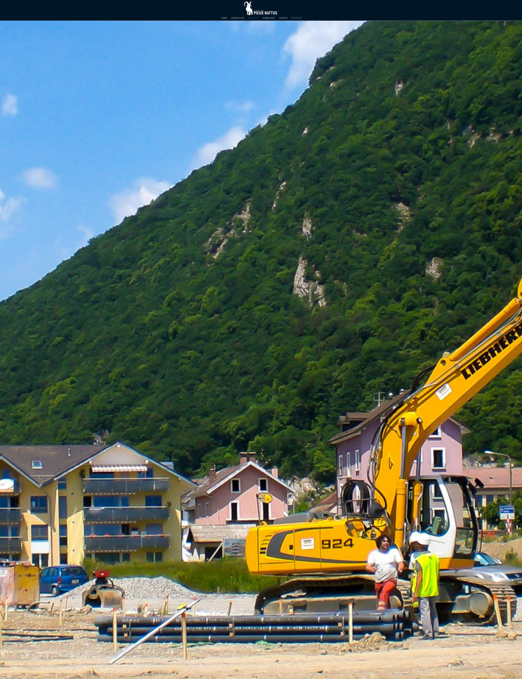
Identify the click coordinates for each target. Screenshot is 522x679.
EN (296, 17)
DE (300, 17)
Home (224, 18)
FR (292, 17)
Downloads (269, 18)
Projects (254, 18)
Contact (283, 18)
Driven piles (238, 18)
